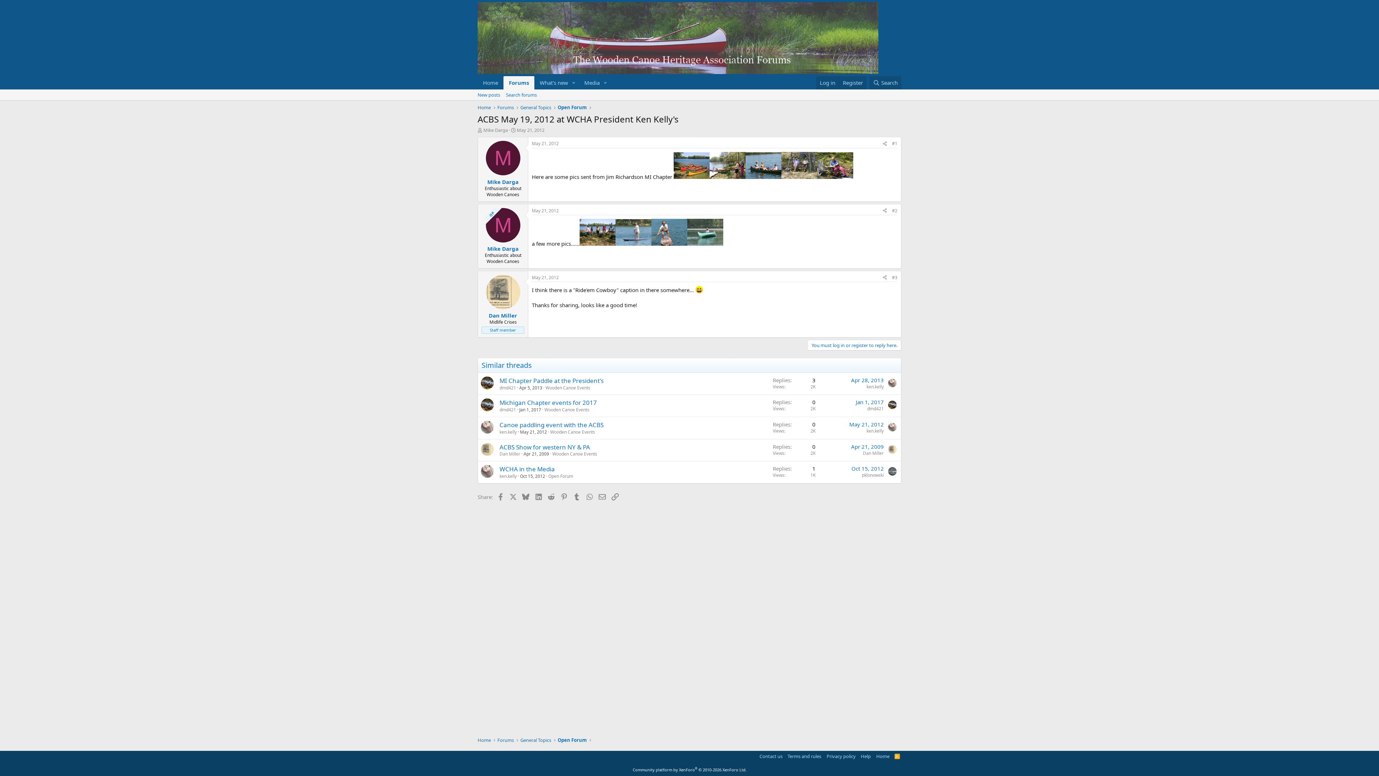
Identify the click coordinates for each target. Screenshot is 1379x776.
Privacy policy (841, 756)
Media (592, 82)
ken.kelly (875, 387)
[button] (574, 82)
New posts (489, 95)
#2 (894, 211)
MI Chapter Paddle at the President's (552, 381)
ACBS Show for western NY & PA (545, 447)
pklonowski (873, 475)
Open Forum (560, 476)
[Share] (885, 144)
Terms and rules (804, 756)
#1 (894, 143)
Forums (519, 82)
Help (866, 756)
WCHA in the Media (527, 469)
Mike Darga (495, 130)
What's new (554, 82)
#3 (894, 277)
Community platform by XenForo (690, 769)
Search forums (521, 95)
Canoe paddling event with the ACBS (552, 425)
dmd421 (508, 388)
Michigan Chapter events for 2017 (548, 402)
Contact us (771, 756)
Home (490, 82)
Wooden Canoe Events (567, 388)
